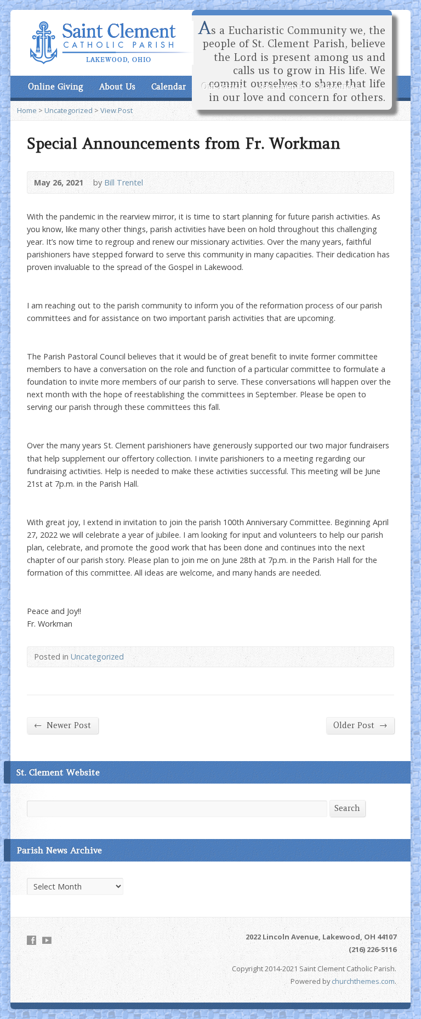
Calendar (168, 87)
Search (347, 808)
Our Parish (222, 87)
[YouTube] (47, 940)
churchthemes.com (363, 981)
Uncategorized (68, 110)
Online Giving (55, 87)
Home (27, 110)
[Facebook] (31, 940)
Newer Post (62, 725)
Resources (339, 87)
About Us (117, 87)
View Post (116, 110)
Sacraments (281, 87)
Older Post (360, 725)
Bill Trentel (123, 182)
